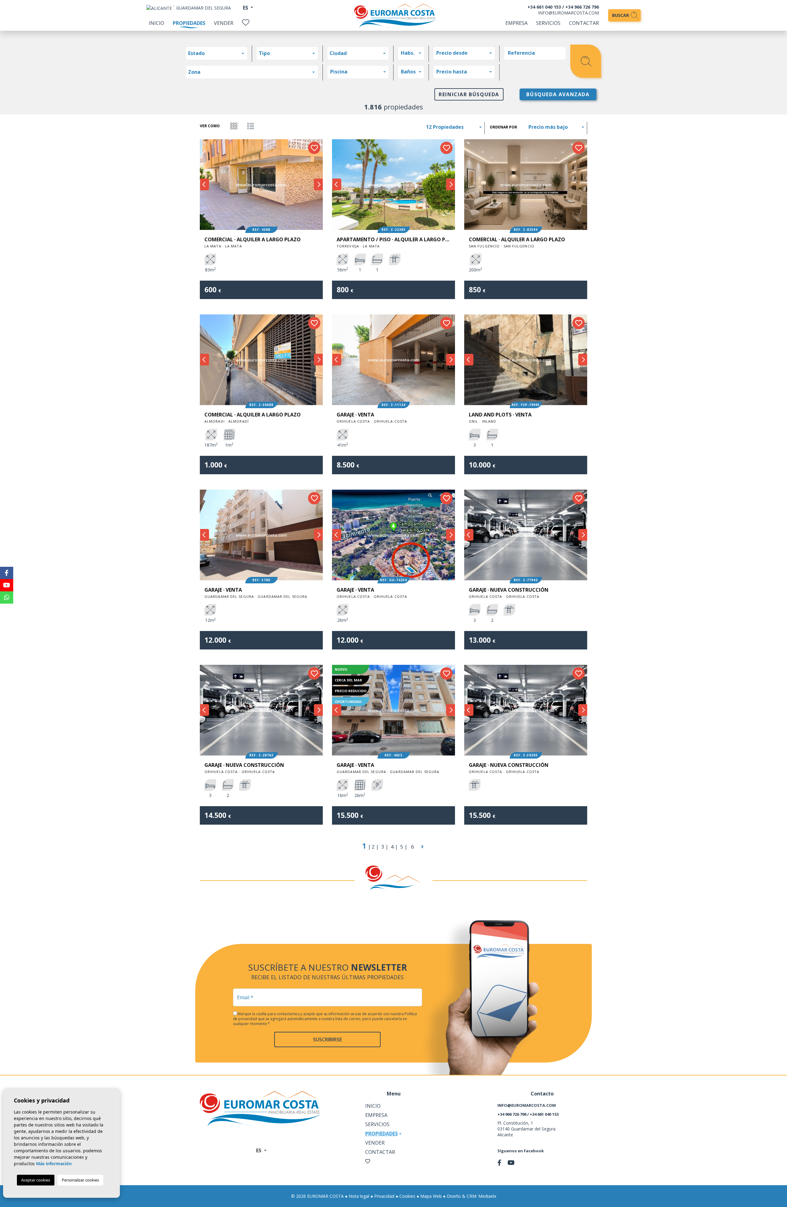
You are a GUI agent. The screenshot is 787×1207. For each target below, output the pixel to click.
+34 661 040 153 (544, 7)
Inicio (156, 23)
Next (318, 184)
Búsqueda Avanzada (557, 94)
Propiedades (189, 23)
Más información (54, 1163)
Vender (223, 23)
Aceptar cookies (35, 1180)
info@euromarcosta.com (568, 13)
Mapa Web (431, 1196)
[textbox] (218, 53)
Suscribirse (327, 1039)
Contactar (584, 23)
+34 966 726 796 (582, 7)
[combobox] (216, 53)
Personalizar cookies (80, 1180)
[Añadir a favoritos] (314, 148)
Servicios (548, 23)
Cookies (407, 1196)
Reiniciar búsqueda (469, 94)
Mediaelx (487, 1196)
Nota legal (359, 1196)
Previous (204, 184)
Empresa (516, 23)
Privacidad (384, 1196)
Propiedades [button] (381, 1133)
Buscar (621, 15)
